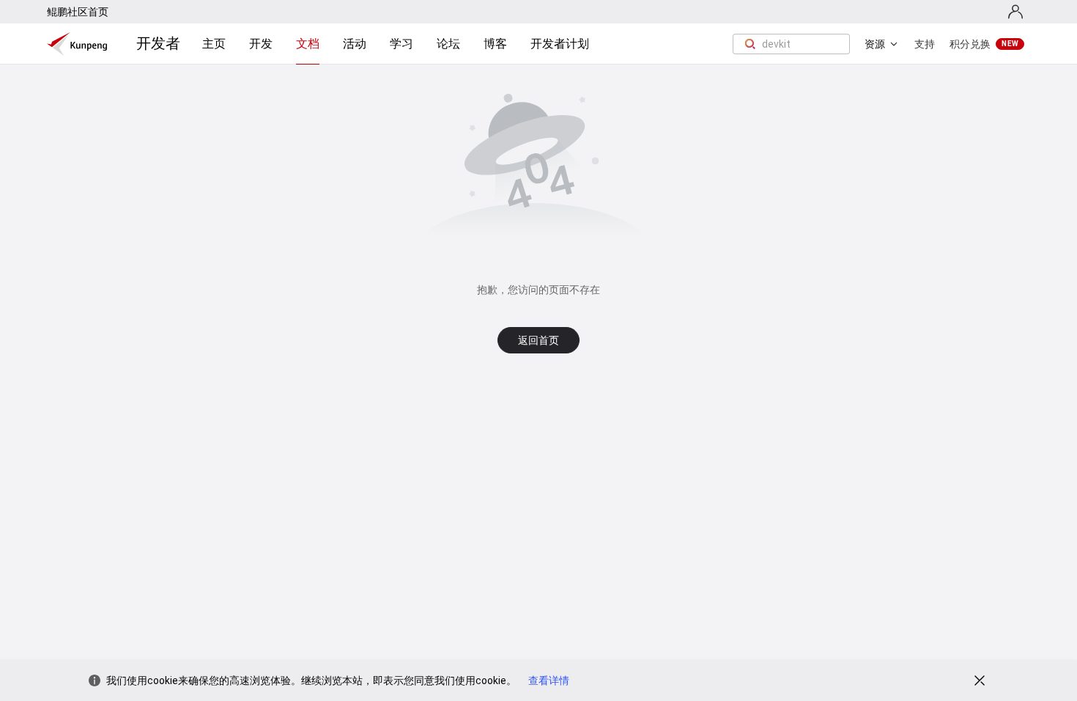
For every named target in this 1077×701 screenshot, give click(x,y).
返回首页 (538, 340)
